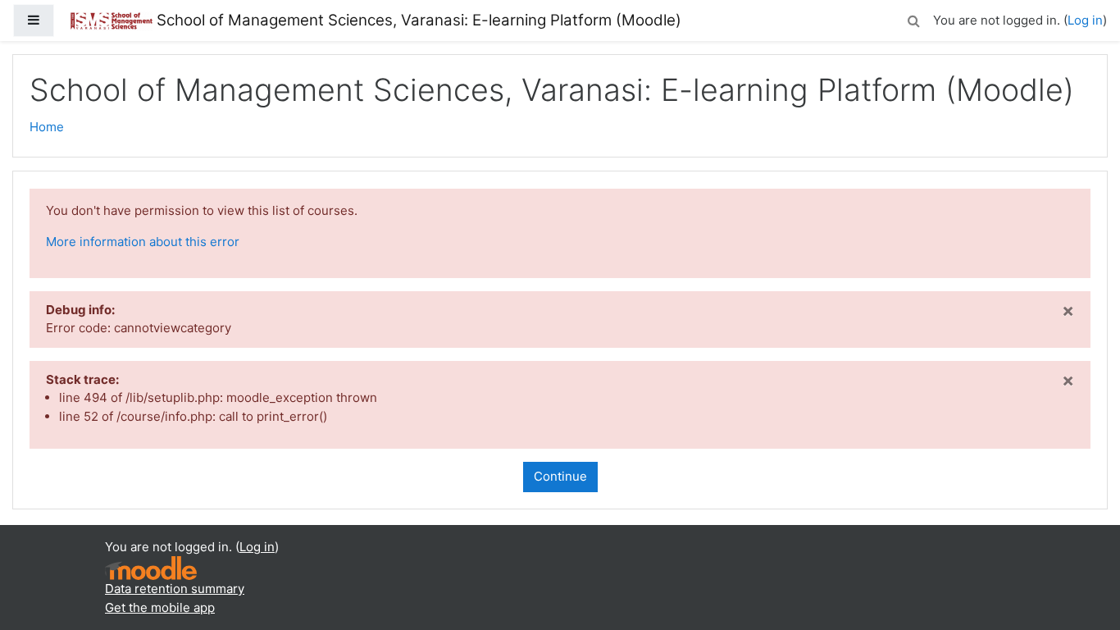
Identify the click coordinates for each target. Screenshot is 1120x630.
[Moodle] (151, 567)
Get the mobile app (160, 607)
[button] (913, 18)
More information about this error (142, 241)
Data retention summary (174, 588)
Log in (1085, 20)
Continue (560, 476)
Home (47, 127)
